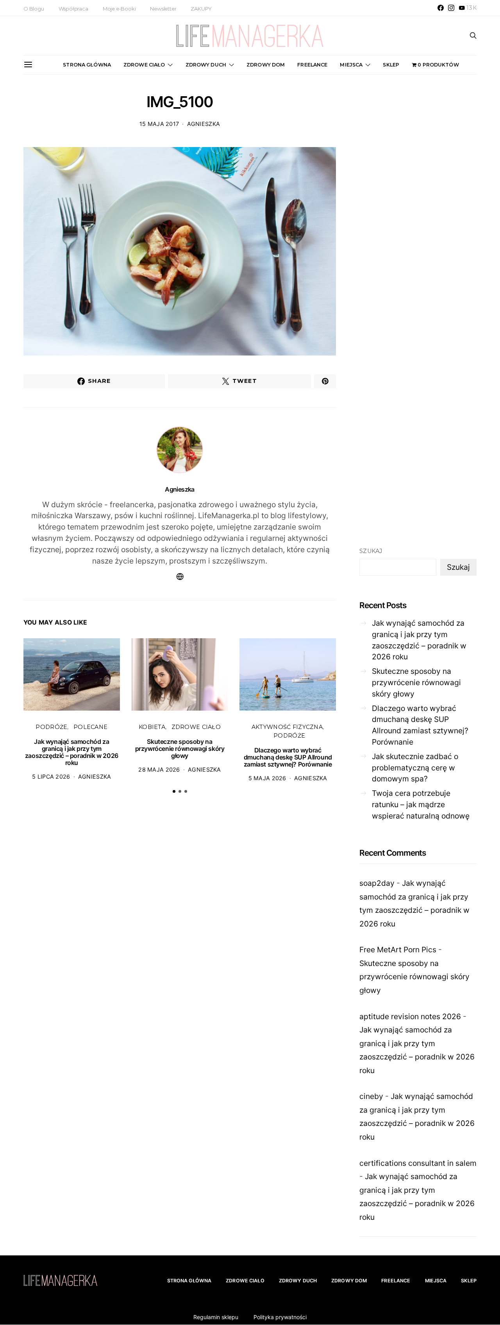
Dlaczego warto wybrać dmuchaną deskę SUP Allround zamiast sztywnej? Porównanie (288, 757)
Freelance (312, 65)
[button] (174, 791)
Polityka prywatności (280, 1317)
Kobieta (152, 727)
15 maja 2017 (159, 123)
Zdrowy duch (206, 65)
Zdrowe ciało (144, 65)
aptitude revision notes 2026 (410, 1016)
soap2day (377, 883)
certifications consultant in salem (418, 1163)
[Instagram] (451, 8)
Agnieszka (203, 123)
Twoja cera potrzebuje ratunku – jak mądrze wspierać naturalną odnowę (421, 804)
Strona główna (87, 65)
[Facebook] (441, 8)
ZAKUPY (201, 8)
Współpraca (73, 8)
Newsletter (163, 8)
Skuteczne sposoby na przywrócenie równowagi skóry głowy (180, 748)
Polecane (90, 727)
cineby (371, 1096)
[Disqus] (179, 921)
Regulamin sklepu (215, 1317)
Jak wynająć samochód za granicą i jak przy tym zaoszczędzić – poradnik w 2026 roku (71, 752)
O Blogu (33, 8)
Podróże (51, 727)
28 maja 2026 (159, 769)
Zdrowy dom (265, 65)
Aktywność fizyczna (287, 727)
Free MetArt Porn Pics (397, 949)
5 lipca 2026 (51, 776)
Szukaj (370, 551)
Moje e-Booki (119, 8)
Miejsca (351, 65)
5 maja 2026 (267, 778)
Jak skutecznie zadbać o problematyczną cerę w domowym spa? (415, 768)
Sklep (391, 65)
